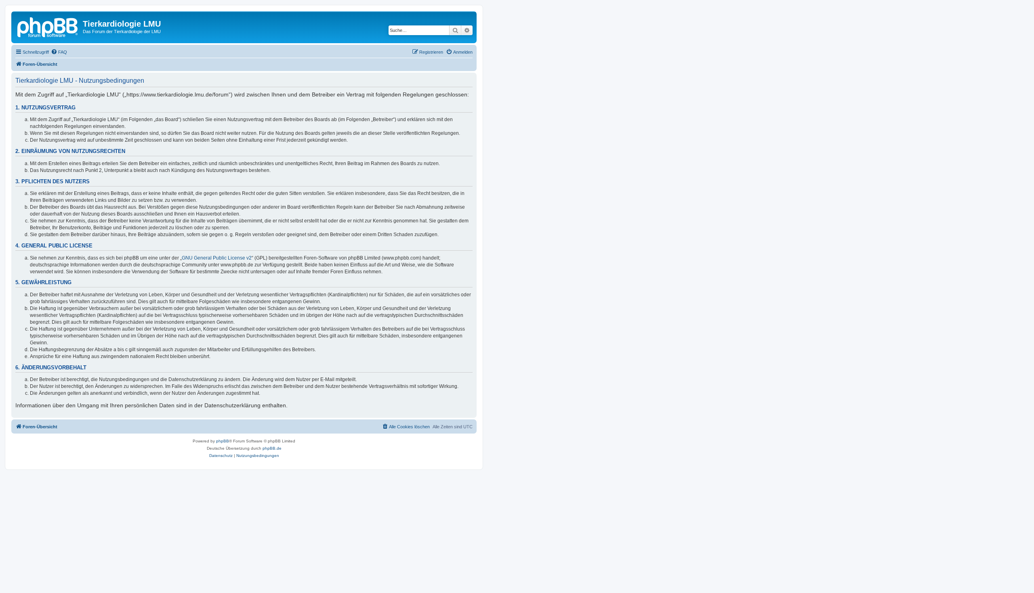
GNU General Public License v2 (217, 258)
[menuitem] (59, 52)
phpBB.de (272, 448)
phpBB (222, 441)
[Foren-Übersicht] (48, 26)
